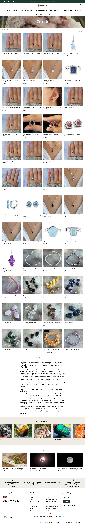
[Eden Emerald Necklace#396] (32, 258)
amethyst (49, 406)
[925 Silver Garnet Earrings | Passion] (73, 123)
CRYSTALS (7, 10)
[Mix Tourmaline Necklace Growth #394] (73, 258)
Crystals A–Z (28, 10)
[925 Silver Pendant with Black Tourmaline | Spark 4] (52, 204)
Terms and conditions (51, 499)
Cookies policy (50, 513)
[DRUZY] (42, 5)
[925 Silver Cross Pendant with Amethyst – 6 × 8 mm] (11, 258)
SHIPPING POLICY (51, 501)
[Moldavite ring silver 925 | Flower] (11, 42)
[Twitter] (2, 1)
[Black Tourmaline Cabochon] (32, 285)
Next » (47, 358)
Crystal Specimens (54, 10)
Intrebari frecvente (51, 497)
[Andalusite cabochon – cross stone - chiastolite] (52, 312)
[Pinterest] (15, 501)
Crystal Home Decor (67, 10)
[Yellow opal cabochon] (52, 285)
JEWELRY (15, 10)
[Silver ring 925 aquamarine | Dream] (73, 231)
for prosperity (49, 384)
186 (43, 358)
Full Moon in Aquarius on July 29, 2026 (69, 469)
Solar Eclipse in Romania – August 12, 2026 (40, 469)
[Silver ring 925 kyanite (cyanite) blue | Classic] (11, 96)
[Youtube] (8, 1)
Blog (49, 14)
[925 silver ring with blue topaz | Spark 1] (52, 177)
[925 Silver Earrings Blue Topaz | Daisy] (32, 204)
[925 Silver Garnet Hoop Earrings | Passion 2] (32, 123)
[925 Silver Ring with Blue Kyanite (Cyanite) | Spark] (73, 69)
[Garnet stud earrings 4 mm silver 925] (52, 96)
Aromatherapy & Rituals (40, 10)
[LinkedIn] (13, 1)
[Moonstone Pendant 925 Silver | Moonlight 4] (11, 69)
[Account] (78, 5)
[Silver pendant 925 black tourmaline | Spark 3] (73, 204)
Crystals (12, 29)
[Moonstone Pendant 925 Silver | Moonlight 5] (73, 42)
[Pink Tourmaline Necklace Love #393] (11, 285)
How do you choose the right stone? (13, 469)
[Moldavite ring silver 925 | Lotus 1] (52, 42)
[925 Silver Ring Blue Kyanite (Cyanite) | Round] (32, 96)
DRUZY (8, 516)
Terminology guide (51, 508)
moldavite (48, 408)
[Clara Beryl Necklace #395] (52, 258)
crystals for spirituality (51, 379)
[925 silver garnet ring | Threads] (32, 150)
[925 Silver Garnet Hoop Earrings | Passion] (52, 123)
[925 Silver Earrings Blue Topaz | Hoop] (11, 204)
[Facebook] (4, 1)
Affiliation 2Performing (52, 504)
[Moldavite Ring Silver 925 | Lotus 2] (32, 42)
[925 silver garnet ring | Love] (11, 150)
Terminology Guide (40, 14)
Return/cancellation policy (53, 506)
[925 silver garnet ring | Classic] (73, 96)
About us (48, 495)
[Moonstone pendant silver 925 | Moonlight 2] (52, 69)
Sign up (66, 501)
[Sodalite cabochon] (73, 285)
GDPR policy (49, 510)
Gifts (21, 10)
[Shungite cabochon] (32, 338)
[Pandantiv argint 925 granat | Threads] (52, 150)
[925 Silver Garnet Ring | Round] (11, 123)
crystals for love (39, 384)
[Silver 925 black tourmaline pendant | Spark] (32, 231)
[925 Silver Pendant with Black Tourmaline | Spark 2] (11, 231)
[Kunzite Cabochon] (11, 312)
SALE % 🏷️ (78, 10)
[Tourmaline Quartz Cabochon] (32, 312)
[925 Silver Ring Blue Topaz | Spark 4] (73, 150)
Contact (48, 493)
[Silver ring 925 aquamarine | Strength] (52, 231)
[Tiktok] (10, 1)
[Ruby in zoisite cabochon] (11, 338)
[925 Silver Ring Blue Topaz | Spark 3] (11, 177)
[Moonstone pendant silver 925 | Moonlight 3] (32, 69)
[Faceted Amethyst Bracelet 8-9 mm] (73, 338)
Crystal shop (5, 29)
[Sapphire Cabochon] (73, 312)
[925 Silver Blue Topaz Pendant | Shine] (73, 177)
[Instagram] (6, 1)
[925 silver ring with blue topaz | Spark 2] (32, 177)
